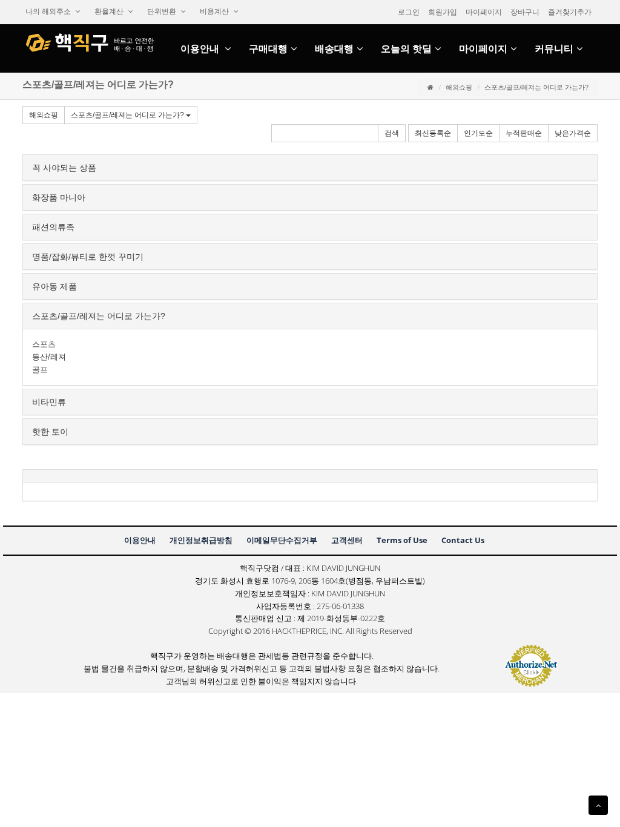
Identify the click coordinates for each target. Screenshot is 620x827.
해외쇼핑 (459, 87)
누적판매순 (524, 133)
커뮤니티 (554, 49)
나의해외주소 (49, 11)
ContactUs (462, 540)
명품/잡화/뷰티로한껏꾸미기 (87, 257)
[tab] (310, 167)
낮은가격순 (573, 133)
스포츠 (44, 344)
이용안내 (201, 49)
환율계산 (109, 11)
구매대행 (268, 49)
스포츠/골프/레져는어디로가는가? (128, 115)
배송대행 (334, 49)
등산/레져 (49, 356)
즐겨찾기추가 (570, 12)
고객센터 (347, 540)
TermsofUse (402, 540)
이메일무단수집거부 (281, 540)
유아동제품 (54, 286)
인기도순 (478, 133)
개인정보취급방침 (201, 540)
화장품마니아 (58, 197)
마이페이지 (484, 12)
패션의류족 (53, 227)
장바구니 (524, 12)
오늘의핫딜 (406, 49)
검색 (391, 133)
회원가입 (442, 12)
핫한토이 (50, 432)
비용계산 (215, 11)
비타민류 (49, 402)
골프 (40, 369)
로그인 (409, 12)
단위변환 (162, 11)
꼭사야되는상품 (64, 168)
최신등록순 (433, 133)
